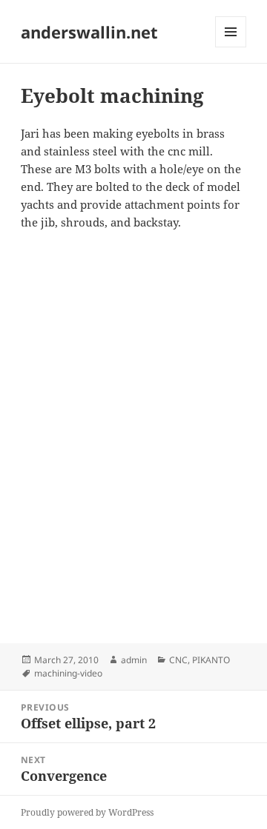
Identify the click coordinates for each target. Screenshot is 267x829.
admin (134, 660)
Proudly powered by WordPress (87, 812)
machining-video (68, 673)
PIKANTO (211, 660)
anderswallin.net (89, 32)
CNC (178, 660)
